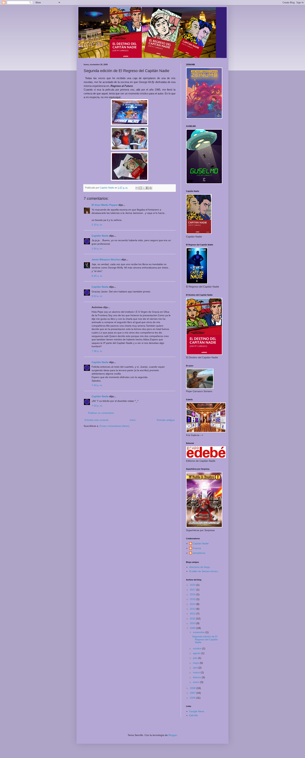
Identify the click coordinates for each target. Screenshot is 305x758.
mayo (196, 662)
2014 (193, 604)
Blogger (172, 735)
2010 (193, 623)
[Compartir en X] (144, 188)
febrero (197, 677)
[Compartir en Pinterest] (150, 188)
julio (195, 658)
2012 (193, 613)
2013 (193, 608)
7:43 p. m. (97, 385)
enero (196, 682)
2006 (193, 697)
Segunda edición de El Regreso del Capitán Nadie (205, 639)
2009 (193, 628)
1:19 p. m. (97, 224)
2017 (193, 589)
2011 (193, 618)
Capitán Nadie (100, 235)
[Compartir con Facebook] (147, 188)
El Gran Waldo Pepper (105, 204)
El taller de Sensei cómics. (204, 571)
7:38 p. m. (97, 351)
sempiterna (199, 553)
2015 (193, 599)
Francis (197, 548)
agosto (197, 653)
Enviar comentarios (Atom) (114, 426)
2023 (193, 584)
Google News (196, 711)
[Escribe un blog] (140, 188)
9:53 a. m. (97, 296)
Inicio (133, 420)
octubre (197, 648)
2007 (193, 692)
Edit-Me (193, 715)
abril (195, 667)
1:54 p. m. (97, 248)
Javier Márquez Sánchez (106, 259)
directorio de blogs (199, 567)
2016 (193, 594)
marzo (197, 672)
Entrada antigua (166, 420)
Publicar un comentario (101, 413)
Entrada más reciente (97, 420)
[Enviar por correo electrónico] (137, 188)
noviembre (199, 632)
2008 (193, 688)
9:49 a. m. (97, 275)
